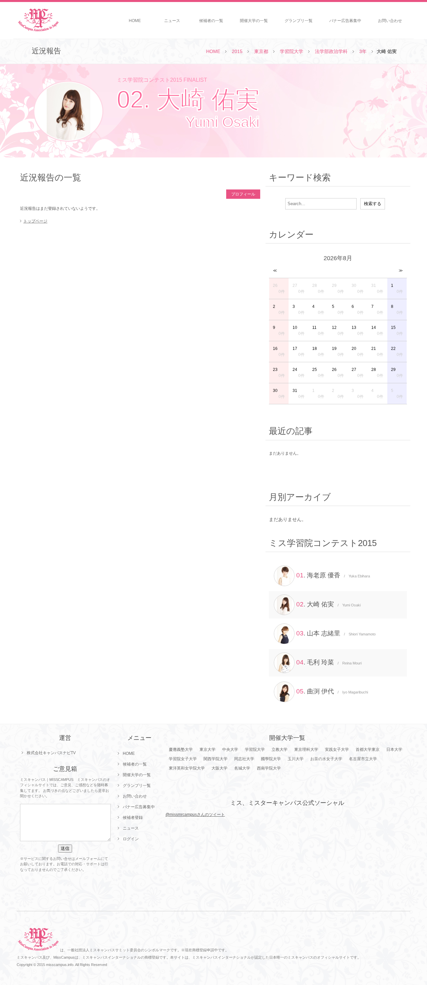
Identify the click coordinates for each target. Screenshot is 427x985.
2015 (237, 51)
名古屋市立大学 (363, 759)
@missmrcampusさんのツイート (195, 815)
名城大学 (242, 768)
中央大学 (230, 749)
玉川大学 (296, 759)
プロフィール (243, 194)
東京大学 (207, 749)
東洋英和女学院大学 (187, 768)
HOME (135, 20)
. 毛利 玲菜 (329, 662)
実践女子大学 (337, 749)
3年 (363, 51)
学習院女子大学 (183, 759)
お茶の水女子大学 (326, 759)
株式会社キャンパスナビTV (51, 753)
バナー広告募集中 (345, 20)
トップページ (35, 221)
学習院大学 (291, 51)
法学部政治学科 (331, 51)
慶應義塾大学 (181, 749)
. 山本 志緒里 (336, 633)
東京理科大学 (306, 749)
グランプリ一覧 (299, 20)
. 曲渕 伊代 (332, 691)
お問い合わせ (390, 20)
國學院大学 (271, 759)
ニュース (172, 20)
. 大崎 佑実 (328, 604)
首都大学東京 (368, 749)
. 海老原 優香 (333, 575)
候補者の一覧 (211, 20)
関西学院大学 (215, 759)
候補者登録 (133, 817)
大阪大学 (219, 768)
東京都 (261, 51)
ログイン (131, 839)
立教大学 (280, 749)
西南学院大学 (269, 768)
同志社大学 (244, 759)
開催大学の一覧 (254, 20)
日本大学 (394, 749)
